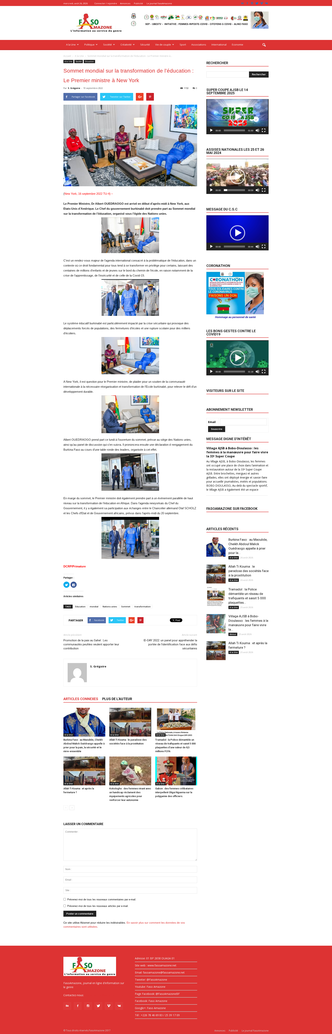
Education (89, 61)
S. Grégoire (74, 88)
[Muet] (257, 130)
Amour (233, 634)
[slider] (234, 130)
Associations (198, 44)
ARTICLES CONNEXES (80, 699)
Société (107, 44)
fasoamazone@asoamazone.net (105, 995)
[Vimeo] (262, 3)
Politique (89, 44)
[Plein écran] (264, 130)
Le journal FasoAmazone (159, 3)
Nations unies (110, 606)
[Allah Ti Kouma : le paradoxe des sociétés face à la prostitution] (130, 722)
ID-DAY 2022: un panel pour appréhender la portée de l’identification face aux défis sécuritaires (170, 644)
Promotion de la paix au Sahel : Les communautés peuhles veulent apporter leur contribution (91, 644)
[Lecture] (211, 130)
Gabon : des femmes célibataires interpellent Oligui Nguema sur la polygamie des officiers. (174, 792)
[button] (264, 45)
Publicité (138, 3)
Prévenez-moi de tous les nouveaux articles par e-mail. (98, 906)
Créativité (126, 44)
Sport (183, 44)
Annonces (125, 3)
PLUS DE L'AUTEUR (117, 699)
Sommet (125, 606)
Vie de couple (163, 44)
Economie (237, 44)
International (219, 44)
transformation (142, 606)
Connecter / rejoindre (105, 3)
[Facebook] (247, 3)
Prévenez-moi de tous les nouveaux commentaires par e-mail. (101, 899)
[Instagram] (252, 3)
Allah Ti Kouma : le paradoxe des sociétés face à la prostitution (248, 571)
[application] (237, 116)
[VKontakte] (266, 3)
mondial (94, 606)
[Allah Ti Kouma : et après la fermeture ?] (84, 771)
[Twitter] (257, 3)
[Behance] (242, 3)
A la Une (71, 44)
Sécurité (145, 44)
